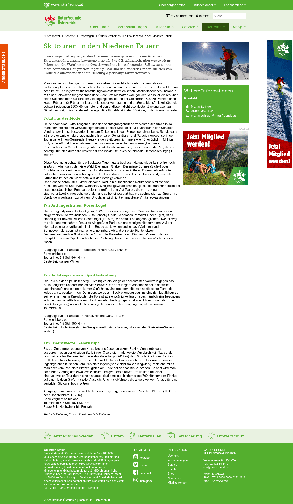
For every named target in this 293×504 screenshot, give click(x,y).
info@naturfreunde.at (216, 467)
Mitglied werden (177, 482)
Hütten (117, 436)
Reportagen (87, 36)
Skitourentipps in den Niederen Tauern (148, 36)
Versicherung (188, 436)
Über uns (98, 27)
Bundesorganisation (171, 5)
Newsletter (174, 478)
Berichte (214, 27)
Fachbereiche (233, 5)
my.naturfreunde (181, 16)
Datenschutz (102, 500)
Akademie (165, 27)
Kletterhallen (148, 436)
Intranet (204, 16)
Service (188, 27)
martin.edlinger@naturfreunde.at (213, 115)
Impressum (85, 500)
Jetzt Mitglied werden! (73, 436)
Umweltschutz (230, 436)
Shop (237, 27)
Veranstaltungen (132, 27)
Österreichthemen (109, 36)
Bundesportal (52, 36)
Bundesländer (203, 5)
